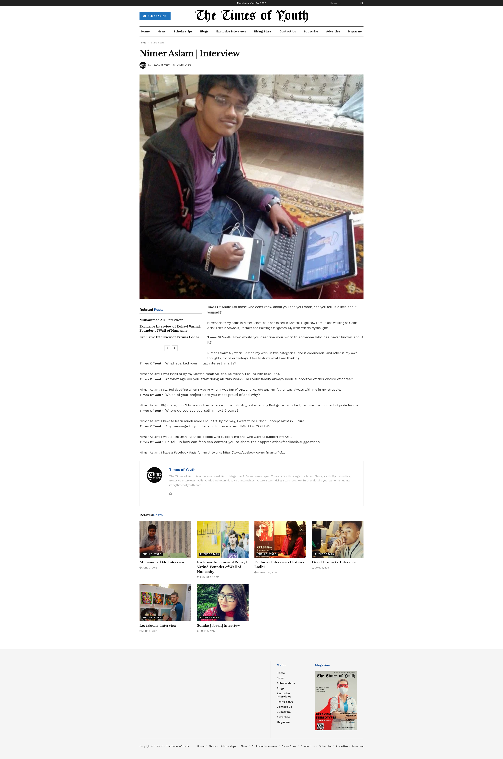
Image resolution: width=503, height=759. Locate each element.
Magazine (355, 31)
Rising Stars (263, 31)
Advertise (333, 31)
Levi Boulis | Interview (158, 625)
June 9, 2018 (149, 567)
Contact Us (287, 31)
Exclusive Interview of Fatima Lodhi (169, 337)
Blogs (204, 31)
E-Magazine (157, 16)
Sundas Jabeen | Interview (218, 625)
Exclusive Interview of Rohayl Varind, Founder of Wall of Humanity (222, 567)
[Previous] (167, 348)
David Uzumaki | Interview (334, 562)
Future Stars (157, 42)
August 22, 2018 (209, 577)
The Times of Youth (177, 746)
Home (145, 31)
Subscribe (311, 31)
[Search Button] (361, 3)
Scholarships (183, 31)
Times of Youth (161, 64)
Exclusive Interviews (231, 31)
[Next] (175, 348)
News (162, 31)
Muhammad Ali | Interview (161, 320)
